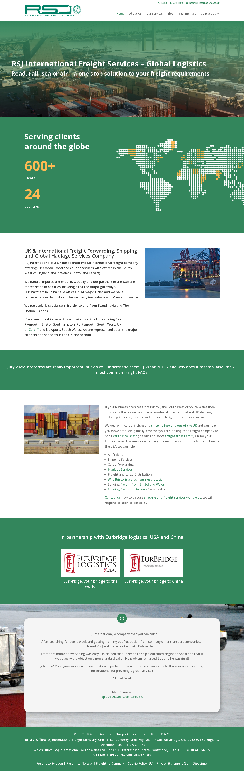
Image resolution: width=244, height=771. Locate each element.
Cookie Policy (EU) (140, 763)
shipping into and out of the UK (174, 425)
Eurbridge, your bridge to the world (90, 584)
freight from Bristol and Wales (142, 484)
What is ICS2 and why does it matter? (180, 367)
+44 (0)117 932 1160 (172, 3)
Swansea (106, 734)
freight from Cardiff (179, 436)
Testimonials (187, 13)
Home (120, 13)
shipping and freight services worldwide (172, 497)
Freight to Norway (79, 763)
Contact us (113, 497)
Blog (170, 13)
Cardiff (34, 329)
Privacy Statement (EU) (173, 763)
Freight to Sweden (49, 763)
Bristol (91, 734)
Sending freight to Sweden (127, 489)
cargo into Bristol (125, 436)
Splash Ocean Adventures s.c (122, 697)
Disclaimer (200, 763)
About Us (135, 13)
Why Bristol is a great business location (136, 479)
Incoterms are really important (55, 367)
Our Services (154, 13)
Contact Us (208, 13)
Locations (139, 734)
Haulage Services (120, 469)
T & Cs (165, 734)
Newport (122, 734)
